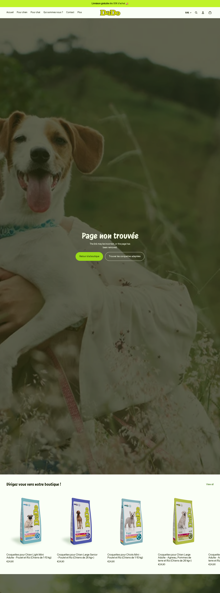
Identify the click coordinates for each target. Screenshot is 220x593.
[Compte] (202, 12)
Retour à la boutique (89, 256)
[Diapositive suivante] (209, 528)
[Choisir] (49, 546)
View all (210, 484)
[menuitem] (79, 12)
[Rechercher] (196, 12)
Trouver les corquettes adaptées (125, 256)
